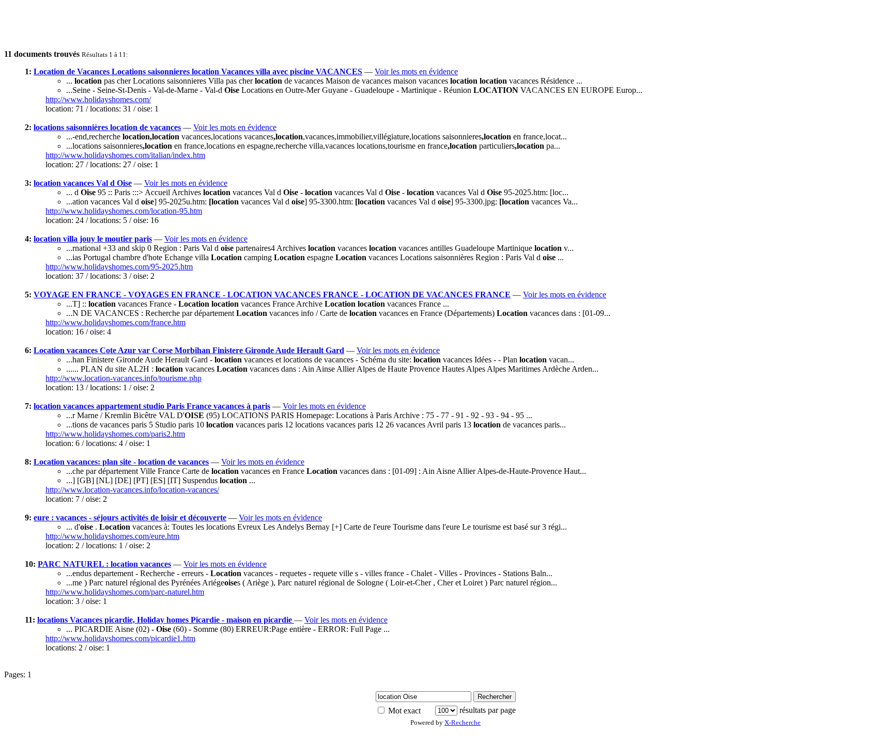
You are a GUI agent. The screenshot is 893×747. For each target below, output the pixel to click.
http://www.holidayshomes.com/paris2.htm (115, 434)
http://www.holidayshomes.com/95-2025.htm (119, 266)
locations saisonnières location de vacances (107, 127)
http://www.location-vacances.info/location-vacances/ (132, 489)
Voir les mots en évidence (416, 71)
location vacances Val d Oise (83, 183)
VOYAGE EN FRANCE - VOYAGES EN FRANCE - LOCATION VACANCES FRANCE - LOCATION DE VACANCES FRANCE (272, 294)
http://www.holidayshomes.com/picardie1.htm (120, 638)
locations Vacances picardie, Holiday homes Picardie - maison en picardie (165, 619)
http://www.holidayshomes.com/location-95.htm (123, 210)
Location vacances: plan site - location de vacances (121, 461)
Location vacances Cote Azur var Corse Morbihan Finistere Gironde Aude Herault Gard (189, 350)
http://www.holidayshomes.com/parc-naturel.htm (124, 591)
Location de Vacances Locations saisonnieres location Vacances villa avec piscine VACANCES (198, 71)
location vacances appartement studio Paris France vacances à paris (152, 406)
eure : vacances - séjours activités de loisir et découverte (130, 517)
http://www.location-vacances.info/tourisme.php (123, 378)
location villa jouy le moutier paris (93, 238)
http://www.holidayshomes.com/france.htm (115, 322)
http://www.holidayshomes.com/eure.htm (112, 536)
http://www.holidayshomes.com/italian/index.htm (125, 155)
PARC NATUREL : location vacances (104, 564)
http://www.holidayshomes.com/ (98, 99)
